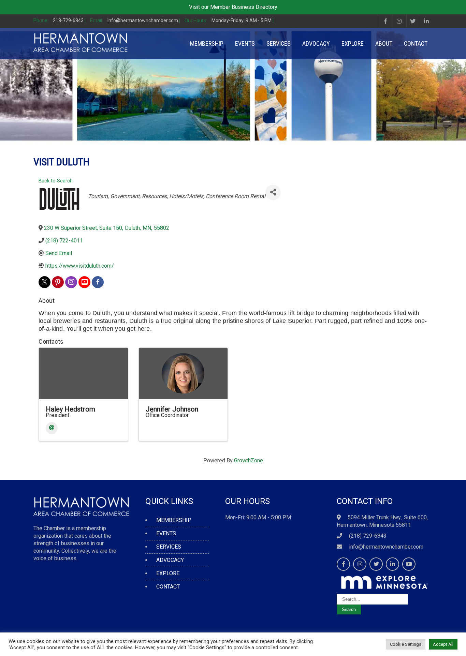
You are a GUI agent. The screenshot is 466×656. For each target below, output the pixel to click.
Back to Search (56, 181)
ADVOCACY (316, 43)
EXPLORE (352, 43)
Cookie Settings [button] (405, 644)
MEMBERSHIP (206, 43)
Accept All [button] (443, 644)
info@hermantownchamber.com (386, 546)
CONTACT (415, 43)
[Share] (273, 192)
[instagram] (71, 282)
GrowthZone (248, 460)
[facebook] (98, 282)
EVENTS (245, 43)
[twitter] (44, 282)
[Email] (52, 428)
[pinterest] (58, 282)
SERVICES (278, 43)
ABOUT (383, 43)
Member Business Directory (243, 7)
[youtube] (84, 282)
